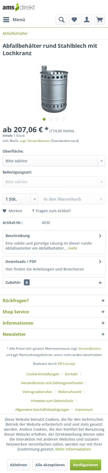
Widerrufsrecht (70, 391)
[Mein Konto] (87, 19)
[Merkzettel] (74, 19)
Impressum (84, 409)
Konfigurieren (85, 464)
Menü (19, 19)
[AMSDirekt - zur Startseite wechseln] (19, 7)
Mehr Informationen (73, 449)
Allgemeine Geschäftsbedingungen (42, 409)
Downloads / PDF (21, 261)
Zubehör (17, 282)
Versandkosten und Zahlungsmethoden (52, 382)
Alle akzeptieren (50, 464)
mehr (72, 248)
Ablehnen (18, 464)
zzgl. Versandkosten (35, 141)
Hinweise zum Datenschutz (52, 400)
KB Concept (66, 363)
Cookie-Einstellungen (42, 374)
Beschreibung (18, 235)
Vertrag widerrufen (37, 391)
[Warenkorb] (99, 19)
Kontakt (71, 374)
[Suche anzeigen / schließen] (61, 19)
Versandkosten (89, 348)
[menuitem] (14, 19)
